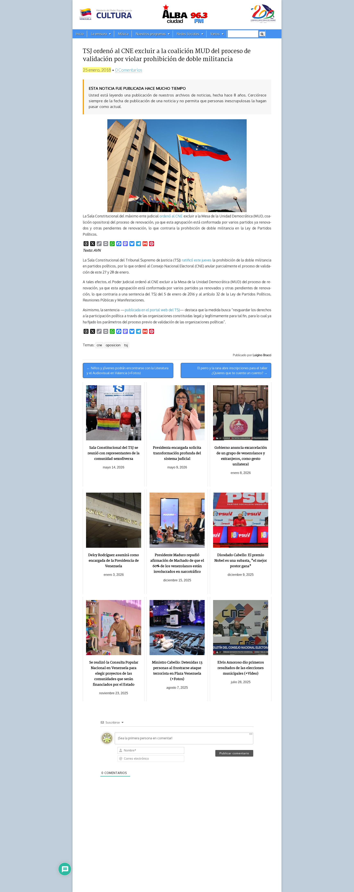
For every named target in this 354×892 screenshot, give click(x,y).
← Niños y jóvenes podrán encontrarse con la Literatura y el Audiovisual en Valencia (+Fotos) (127, 370)
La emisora (99, 34)
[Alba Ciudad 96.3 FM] (177, 14)
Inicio (80, 34)
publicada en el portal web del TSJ (152, 310)
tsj (126, 345)
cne (99, 345)
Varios (215, 34)
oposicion (113, 345)
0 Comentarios (128, 69)
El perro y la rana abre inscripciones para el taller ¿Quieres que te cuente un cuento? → (232, 370)
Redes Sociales (188, 34)
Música (123, 34)
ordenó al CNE (171, 216)
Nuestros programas (151, 34)
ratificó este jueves (197, 260)
